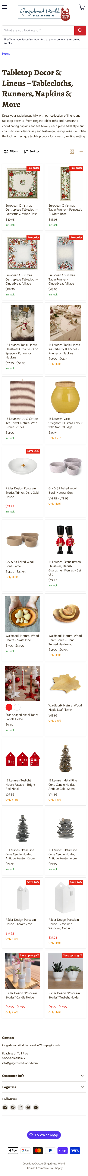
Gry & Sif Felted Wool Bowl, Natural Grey (62, 490)
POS (28, 1168)
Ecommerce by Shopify (49, 1168)
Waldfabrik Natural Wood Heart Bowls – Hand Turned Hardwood (65, 640)
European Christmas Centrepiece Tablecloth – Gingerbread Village (22, 279)
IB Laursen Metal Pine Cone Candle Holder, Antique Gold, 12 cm (62, 784)
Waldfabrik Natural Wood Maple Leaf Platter (65, 707)
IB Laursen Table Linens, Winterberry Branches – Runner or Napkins (64, 349)
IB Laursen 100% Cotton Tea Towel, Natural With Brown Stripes (22, 423)
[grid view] (71, 151)
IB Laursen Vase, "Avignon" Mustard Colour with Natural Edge (65, 423)
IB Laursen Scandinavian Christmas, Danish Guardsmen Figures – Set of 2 (64, 568)
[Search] (80, 30)
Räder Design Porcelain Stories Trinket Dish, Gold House (22, 492)
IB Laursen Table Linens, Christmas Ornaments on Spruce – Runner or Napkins (22, 351)
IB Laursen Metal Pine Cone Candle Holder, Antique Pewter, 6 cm (62, 854)
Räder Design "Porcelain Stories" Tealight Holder (64, 995)
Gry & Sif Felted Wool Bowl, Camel (20, 564)
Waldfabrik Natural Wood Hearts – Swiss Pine (22, 638)
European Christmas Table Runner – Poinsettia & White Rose (65, 210)
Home (6, 54)
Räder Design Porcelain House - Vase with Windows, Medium (63, 924)
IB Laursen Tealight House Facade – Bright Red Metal (20, 784)
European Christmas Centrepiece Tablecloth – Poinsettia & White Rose (22, 210)
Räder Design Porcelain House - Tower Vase (21, 922)
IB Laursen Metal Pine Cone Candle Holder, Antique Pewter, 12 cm (20, 854)
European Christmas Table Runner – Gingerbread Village (61, 279)
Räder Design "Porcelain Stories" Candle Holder (21, 995)
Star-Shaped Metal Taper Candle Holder (22, 717)
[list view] (81, 151)
